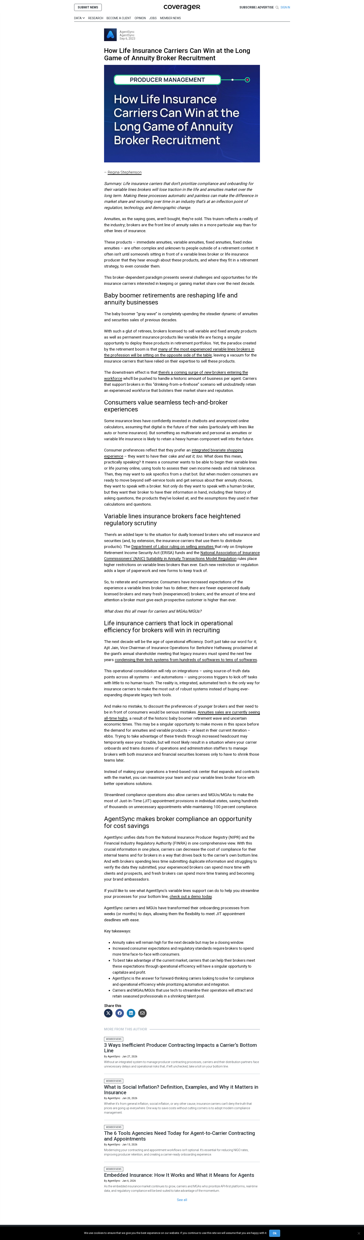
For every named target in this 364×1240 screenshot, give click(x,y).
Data (78, 18)
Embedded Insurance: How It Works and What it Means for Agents (179, 1175)
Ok (275, 1233)
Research (95, 18)
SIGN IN (285, 7)
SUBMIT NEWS (88, 7)
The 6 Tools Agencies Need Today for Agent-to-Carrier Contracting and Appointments (179, 1136)
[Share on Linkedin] (132, 1013)
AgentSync (127, 31)
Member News (170, 18)
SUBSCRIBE (248, 7)
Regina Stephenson (125, 172)
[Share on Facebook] (120, 1013)
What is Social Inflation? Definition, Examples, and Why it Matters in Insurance (181, 1089)
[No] (359, 1233)
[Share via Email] (143, 1013)
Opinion (140, 18)
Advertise (266, 7)
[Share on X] (109, 1013)
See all (182, 1200)
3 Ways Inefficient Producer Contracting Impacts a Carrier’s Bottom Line (180, 1048)
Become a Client (119, 18)
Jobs (153, 18)
